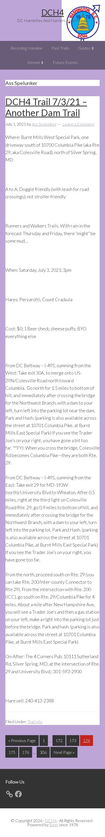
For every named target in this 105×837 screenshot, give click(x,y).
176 (26, 752)
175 (12, 752)
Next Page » (63, 753)
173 (73, 740)
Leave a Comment (78, 124)
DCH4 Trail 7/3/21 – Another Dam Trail (46, 107)
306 (44, 752)
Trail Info (35, 721)
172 (59, 740)
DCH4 (52, 12)
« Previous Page (22, 742)
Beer (53, 824)
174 (87, 740)
